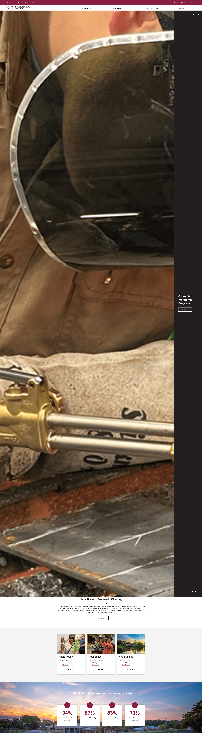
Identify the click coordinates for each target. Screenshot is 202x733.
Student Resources (149, 9)
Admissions (85, 9)
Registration (95, 665)
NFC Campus (126, 661)
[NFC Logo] (18, 8)
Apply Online (66, 661)
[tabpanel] (101, 304)
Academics (116, 9)
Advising (94, 663)
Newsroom (190, 3)
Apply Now (101, 618)
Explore (101, 669)
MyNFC (183, 3)
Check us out (131, 669)
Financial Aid (66, 663)
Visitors (34, 3)
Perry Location (126, 665)
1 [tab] (194, 14)
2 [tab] (196, 14)
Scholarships (65, 665)
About (181, 9)
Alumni (27, 3)
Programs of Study (97, 661)
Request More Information (188, 308)
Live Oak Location (127, 663)
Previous (193, 592)
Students (10, 3)
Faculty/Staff (18, 3)
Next (198, 592)
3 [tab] (198, 14)
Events (176, 3)
